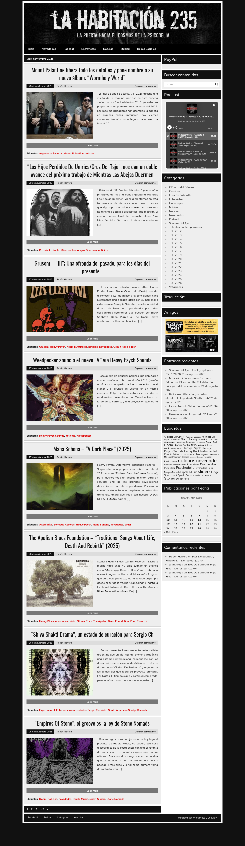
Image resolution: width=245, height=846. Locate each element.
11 (176, 519)
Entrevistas (88, 48)
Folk (58, 710)
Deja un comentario (145, 86)
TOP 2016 (175, 247)
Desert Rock (211, 442)
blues (215, 439)
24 (168, 528)
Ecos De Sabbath (179, 195)
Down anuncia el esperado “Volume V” (193, 414)
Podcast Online (179, 465)
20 (191, 524)
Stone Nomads (115, 799)
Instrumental (208, 451)
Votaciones (176, 287)
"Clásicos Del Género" (174, 436)
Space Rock (170, 475)
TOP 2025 (175, 279)
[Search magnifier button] (216, 84)
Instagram (62, 817)
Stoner (169, 478)
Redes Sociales (146, 48)
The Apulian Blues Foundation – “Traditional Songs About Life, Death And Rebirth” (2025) (92, 541)
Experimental (47, 710)
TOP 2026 (175, 283)
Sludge (101, 799)
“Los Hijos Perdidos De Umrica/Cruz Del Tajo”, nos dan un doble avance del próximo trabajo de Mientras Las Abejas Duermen (92, 170)
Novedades (49, 48)
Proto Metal (169, 468)
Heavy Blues (46, 621)
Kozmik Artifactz (49, 250)
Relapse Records (172, 472)
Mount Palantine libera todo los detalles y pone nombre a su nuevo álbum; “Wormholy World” (92, 74)
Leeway (212, 817)
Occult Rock (120, 346)
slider (132, 346)
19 (183, 524)
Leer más (92, 145)
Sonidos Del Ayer (179, 223)
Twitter (48, 817)
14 (199, 519)
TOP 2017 (175, 251)
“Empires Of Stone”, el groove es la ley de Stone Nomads (92, 723)
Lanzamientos (191, 454)
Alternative (45, 524)
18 (176, 524)
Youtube (78, 817)
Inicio (31, 48)
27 (191, 528)
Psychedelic (185, 467)
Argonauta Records (50, 153)
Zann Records (138, 621)
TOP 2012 (175, 231)
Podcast (69, 48)
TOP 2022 (175, 267)
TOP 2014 (175, 239)
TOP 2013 (175, 235)
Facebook (33, 817)
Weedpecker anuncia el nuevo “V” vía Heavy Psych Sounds (92, 360)
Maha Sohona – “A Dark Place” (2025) (92, 449)
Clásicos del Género (181, 187)
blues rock (191, 442)
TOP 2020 (175, 259)
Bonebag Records (64, 524)
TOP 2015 (175, 243)
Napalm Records (196, 457)
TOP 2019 (175, 255)
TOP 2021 (175, 263)
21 (199, 524)
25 (176, 528)
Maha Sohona (101, 524)
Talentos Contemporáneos (185, 227)
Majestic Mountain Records (176, 457)
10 (168, 519)
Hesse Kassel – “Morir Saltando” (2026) (193, 406)
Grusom (44, 346)
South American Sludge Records (127, 710)
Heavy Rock (192, 451)
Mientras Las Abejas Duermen (79, 250)
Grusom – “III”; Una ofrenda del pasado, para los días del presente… (92, 267)
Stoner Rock (84, 621)
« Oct (167, 532)
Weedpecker (83, 435)
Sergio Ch (93, 710)
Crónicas (174, 191)
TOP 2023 (175, 271)
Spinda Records (186, 475)
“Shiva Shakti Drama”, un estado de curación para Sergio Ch (92, 634)
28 (199, 528)
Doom (42, 799)
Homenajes (176, 203)
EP (192, 445)
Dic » (175, 532)
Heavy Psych (57, 346)
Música (125, 48)
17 (168, 524)
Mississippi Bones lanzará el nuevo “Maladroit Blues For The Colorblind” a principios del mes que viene (189, 382)
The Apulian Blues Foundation (111, 621)
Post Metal (193, 464)
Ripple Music (80, 799)
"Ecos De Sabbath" (194, 437)
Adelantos (175, 439)
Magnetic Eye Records (210, 454)
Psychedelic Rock (204, 467)
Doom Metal (182, 445)
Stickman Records (203, 475)
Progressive (208, 464)
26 (183, 528)
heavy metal (176, 448)
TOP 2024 (175, 275)
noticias (89, 153)
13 (191, 519)
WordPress (199, 817)
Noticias (108, 48)
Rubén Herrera (64, 86)
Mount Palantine (74, 153)
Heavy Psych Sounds (51, 435)
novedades (105, 346)
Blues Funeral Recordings (175, 442)
